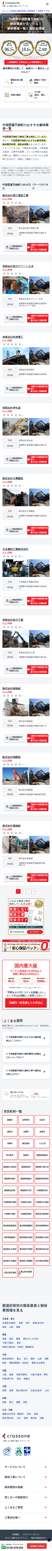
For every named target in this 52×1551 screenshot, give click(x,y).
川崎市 (20, 1347)
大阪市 (38, 1375)
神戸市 (10, 1379)
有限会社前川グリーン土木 (18, 266)
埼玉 (25, 1339)
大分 (19, 1418)
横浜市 (12, 1347)
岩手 (28, 1323)
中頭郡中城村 (9, 1213)
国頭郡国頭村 (42, 1155)
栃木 (11, 1339)
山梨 (40, 1359)
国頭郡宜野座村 (42, 1178)
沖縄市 (10, 1143)
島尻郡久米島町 (9, 1260)
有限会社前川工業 (12, 620)
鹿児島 (34, 1418)
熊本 (4, 1418)
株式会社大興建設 (12, 478)
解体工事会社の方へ (39, 1538)
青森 (21, 1323)
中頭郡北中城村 (42, 1202)
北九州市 (11, 1414)
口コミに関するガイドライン (16, 1538)
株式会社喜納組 (11, 826)
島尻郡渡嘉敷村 (26, 1225)
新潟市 (10, 1359)
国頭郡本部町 (9, 1178)
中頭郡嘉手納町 (9, 1202)
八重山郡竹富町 (9, 1272)
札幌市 (12, 1323)
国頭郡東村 (26, 1166)
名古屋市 (41, 1363)
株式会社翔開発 (11, 757)
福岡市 (20, 1414)
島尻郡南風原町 (9, 1225)
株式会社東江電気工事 (15, 195)
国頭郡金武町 (9, 1190)
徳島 (4, 1402)
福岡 (4, 1414)
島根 (11, 1390)
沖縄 (42, 1418)
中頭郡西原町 (26, 1213)
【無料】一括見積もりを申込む (26, 1002)
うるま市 (42, 1143)
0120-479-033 (15, 1548)
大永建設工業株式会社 (15, 549)
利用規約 (15, 1534)
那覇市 (10, 1120)
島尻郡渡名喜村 (26, 1237)
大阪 (33, 1375)
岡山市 (24, 1390)
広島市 (38, 1390)
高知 (25, 1402)
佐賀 (29, 1414)
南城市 (26, 1155)
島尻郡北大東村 (9, 1249)
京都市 (24, 1375)
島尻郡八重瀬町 (26, 1260)
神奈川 (5, 1347)
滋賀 (11, 1375)
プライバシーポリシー (31, 1534)
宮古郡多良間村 (42, 1260)
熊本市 (10, 1418)
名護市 (26, 1131)
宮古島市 (10, 1155)
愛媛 (18, 1402)
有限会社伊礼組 (11, 408)
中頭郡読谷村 (42, 1190)
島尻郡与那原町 (42, 1213)
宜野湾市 (26, 1120)
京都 (18, 1375)
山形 (11, 1327)
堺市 (45, 1375)
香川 (11, 1402)
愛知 (34, 1363)
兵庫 (4, 1379)
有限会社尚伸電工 (12, 337)
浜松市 (25, 1363)
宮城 (35, 1323)
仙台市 (40, 1323)
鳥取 (4, 1390)
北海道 (5, 1323)
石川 (26, 1359)
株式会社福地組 (11, 688)
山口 (47, 1390)
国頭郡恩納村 (26, 1178)
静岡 (11, 1363)
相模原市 (29, 1347)
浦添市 (10, 1131)
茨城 (4, 1339)
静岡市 (17, 1363)
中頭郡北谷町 (26, 1202)
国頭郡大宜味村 (9, 1166)
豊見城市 (26, 1143)
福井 (33, 1359)
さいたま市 (33, 1339)
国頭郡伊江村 (26, 1190)
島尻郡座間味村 (42, 1225)
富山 (19, 1359)
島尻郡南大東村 (42, 1237)
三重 (4, 1375)
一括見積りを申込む (37, 1546)
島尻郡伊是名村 (42, 1249)
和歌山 (27, 1379)
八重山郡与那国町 (25, 1272)
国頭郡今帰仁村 (42, 1166)
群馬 (18, 1339)
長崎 (36, 1414)
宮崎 (26, 1418)
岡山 (18, 1390)
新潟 (4, 1359)
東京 (19, 1343)
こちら (29, 987)
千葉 (4, 1343)
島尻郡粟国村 (9, 1237)
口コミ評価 (7, 199)
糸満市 (42, 1131)
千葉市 (10, 1343)
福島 (18, 1327)
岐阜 (4, 1363)
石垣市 (42, 1120)
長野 (46, 1359)
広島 (33, 1390)
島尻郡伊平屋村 (26, 1249)
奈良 (19, 1379)
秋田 (4, 1327)
